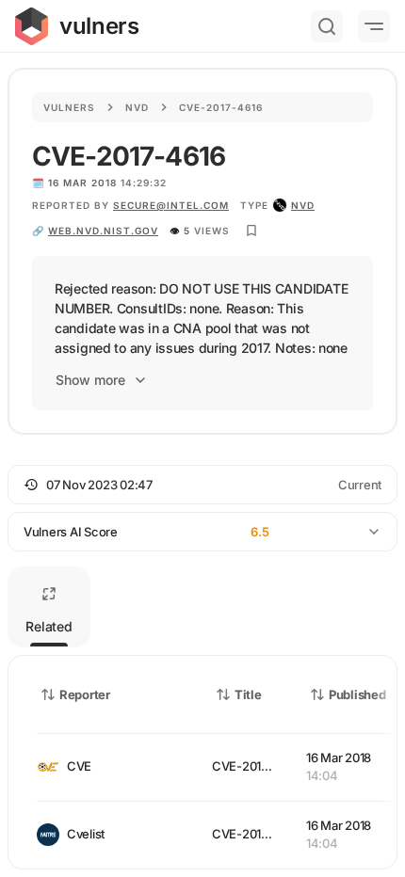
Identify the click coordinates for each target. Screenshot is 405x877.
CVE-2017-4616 (256, 765)
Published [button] (357, 694)
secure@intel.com (171, 205)
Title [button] (248, 694)
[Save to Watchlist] (251, 230)
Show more (90, 380)
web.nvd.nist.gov (103, 230)
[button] (202, 484)
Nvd (137, 107)
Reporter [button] (84, 694)
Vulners (69, 107)
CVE (79, 765)
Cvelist (86, 833)
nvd (303, 205)
